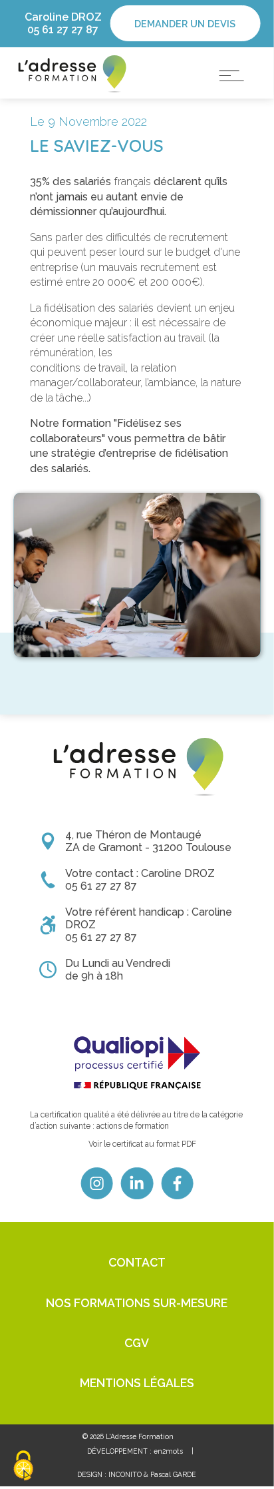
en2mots (168, 1451)
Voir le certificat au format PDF (142, 1144)
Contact (137, 1262)
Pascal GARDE (173, 1474)
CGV (136, 1343)
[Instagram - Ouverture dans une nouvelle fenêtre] (97, 1183)
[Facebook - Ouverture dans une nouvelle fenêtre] (177, 1183)
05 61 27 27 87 (62, 29)
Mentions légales (137, 1383)
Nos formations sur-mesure (136, 1303)
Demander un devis (184, 23)
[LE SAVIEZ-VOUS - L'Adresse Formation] (71, 73)
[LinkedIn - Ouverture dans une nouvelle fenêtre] (137, 1183)
